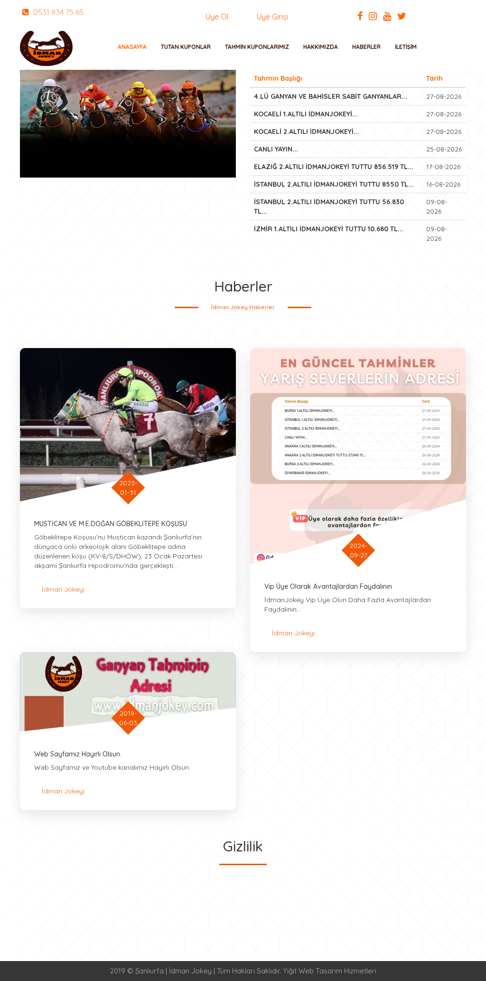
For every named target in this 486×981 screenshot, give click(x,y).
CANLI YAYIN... (276, 149)
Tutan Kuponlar (186, 46)
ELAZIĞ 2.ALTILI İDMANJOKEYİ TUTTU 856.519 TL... (333, 166)
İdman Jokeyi (63, 589)
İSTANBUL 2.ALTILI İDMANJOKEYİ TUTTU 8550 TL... (334, 184)
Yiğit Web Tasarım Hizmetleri (329, 970)
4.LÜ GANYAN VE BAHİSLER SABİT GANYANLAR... (330, 96)
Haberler (366, 46)
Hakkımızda (320, 46)
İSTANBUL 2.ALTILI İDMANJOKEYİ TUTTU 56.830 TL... (329, 207)
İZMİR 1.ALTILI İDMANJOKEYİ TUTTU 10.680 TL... (328, 229)
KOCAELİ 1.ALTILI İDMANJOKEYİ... (306, 114)
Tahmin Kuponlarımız (257, 46)
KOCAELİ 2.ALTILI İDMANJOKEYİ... (306, 131)
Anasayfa (132, 46)
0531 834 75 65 (57, 12)
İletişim (406, 46)
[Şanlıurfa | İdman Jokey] (46, 48)
